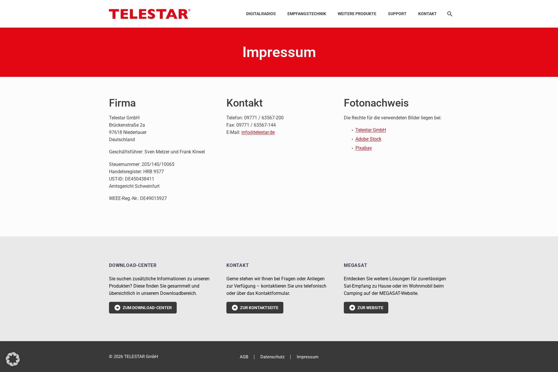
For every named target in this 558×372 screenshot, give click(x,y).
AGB (244, 357)
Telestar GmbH (370, 130)
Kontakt (427, 13)
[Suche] (449, 14)
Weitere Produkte (357, 13)
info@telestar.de (258, 132)
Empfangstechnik (306, 13)
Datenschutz (272, 357)
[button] (13, 359)
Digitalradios (261, 13)
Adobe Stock (368, 139)
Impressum (308, 357)
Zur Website (366, 307)
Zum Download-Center (143, 307)
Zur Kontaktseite (254, 307)
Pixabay (363, 148)
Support (397, 13)
